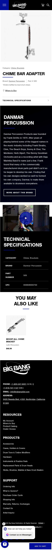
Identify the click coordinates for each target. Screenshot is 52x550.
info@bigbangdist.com (19, 391)
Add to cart (40, 546)
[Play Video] (26, 218)
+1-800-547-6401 (19, 384)
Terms (40, 523)
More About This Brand (19, 192)
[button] (4, 5)
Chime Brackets (17, 68)
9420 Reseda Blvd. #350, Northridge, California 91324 (24, 401)
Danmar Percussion (17, 81)
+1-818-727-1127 (10, 388)
